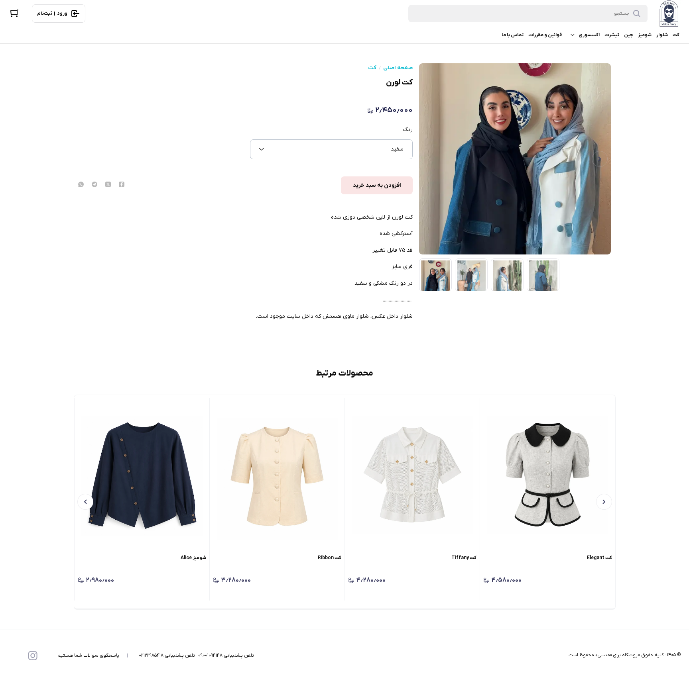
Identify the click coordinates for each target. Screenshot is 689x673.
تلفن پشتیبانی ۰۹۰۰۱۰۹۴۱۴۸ (226, 655)
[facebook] (121, 185)
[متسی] (669, 13)
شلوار (662, 35)
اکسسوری (589, 35)
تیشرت (611, 35)
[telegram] (94, 185)
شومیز (645, 35)
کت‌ (676, 35)
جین (628, 35)
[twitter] (108, 185)
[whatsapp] (81, 185)
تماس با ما (513, 35)
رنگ (408, 130)
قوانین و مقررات (545, 35)
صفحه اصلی (398, 68)
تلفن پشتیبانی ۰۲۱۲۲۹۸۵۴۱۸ (167, 655)
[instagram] (32, 655)
